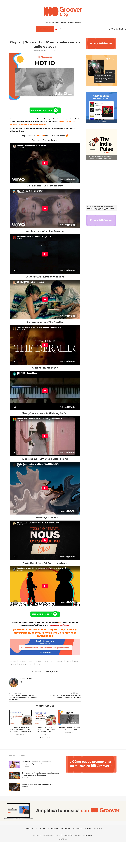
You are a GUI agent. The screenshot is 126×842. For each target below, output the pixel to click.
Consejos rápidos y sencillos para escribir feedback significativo (20, 730)
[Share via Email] (57, 672)
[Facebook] (106, 29)
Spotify (31, 664)
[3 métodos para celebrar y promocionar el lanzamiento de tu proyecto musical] (45, 717)
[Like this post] (48, 671)
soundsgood (22, 664)
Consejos (4, 29)
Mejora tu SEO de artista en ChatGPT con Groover (38, 785)
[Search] (125, 29)
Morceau (68, 661)
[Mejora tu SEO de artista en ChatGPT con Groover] (14, 787)
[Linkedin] (114, 29)
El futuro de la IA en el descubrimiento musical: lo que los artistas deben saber (41, 774)
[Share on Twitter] (52, 672)
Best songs (13, 661)
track (38, 664)
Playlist (76, 661)
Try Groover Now (67, 835)
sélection (13, 664)
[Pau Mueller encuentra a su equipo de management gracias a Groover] (14, 764)
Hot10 (52, 661)
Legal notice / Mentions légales (83, 835)
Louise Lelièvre (42, 50)
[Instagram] (112, 29)
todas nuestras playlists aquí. (59, 625)
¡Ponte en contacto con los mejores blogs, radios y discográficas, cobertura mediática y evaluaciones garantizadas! (45, 632)
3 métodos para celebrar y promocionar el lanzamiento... (45, 730)
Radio (14, 29)
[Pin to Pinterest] (54, 671)
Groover (38, 661)
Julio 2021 (59, 661)
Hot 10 (46, 661)
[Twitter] (109, 29)
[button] (11, 723)
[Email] (119, 29)
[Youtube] (117, 29)
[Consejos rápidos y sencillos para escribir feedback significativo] (20, 717)
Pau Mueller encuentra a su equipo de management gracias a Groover (37, 763)
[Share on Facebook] (50, 672)
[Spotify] (122, 29)
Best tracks (23, 661)
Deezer (31, 661)
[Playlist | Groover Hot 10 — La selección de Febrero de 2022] (69, 717)
